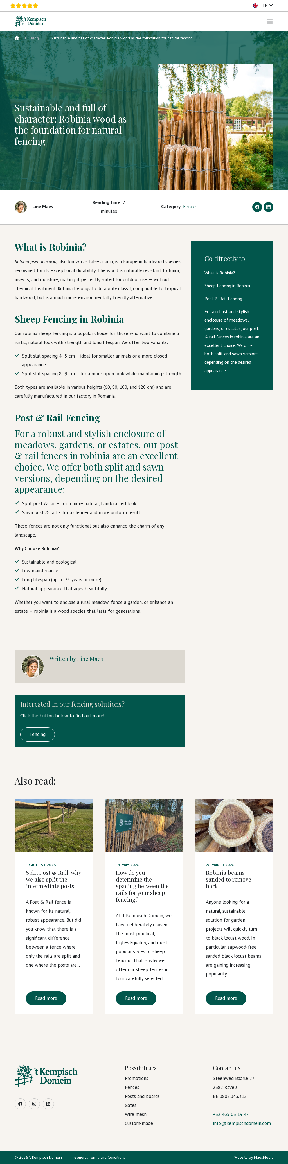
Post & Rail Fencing (223, 298)
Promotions (136, 1078)
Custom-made (139, 1123)
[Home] (17, 37)
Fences (190, 207)
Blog (35, 37)
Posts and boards (142, 1096)
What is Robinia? (219, 272)
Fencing (38, 734)
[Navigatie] (270, 21)
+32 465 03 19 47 (231, 1114)
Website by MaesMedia (253, 1157)
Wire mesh (136, 1114)
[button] (263, 5)
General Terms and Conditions (99, 1157)
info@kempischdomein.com (242, 1123)
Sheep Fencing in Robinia (227, 285)
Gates (130, 1105)
